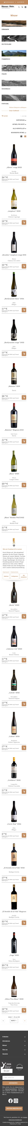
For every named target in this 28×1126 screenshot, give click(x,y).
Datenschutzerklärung (11, 1089)
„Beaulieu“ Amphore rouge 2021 (14, 255)
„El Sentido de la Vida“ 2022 (14, 868)
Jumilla (14, 915)
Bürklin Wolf (14, 523)
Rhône (14, 259)
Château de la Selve (14, 261)
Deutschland (6, 44)
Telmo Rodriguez (14, 961)
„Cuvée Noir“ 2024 (14, 824)
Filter (5, 116)
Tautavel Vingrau (14, 611)
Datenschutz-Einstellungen (15, 1119)
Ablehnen (6, 576)
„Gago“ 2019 (14, 955)
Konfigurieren (14, 576)
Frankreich (6, 59)
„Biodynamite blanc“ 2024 (14, 299)
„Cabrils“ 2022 (14, 693)
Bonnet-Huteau (14, 654)
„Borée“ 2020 (14, 605)
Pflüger (14, 304)
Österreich (6, 89)
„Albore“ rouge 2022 (14, 167)
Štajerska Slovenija (14, 1003)
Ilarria (14, 390)
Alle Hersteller (19, 128)
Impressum (6, 572)
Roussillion (14, 609)
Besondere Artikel (18, 132)
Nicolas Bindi (14, 173)
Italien (4, 74)
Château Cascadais (14, 786)
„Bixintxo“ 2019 (14, 386)
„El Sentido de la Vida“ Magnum (14, 911)
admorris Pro (11, 1122)
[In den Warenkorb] (24, 178)
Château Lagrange (14, 217)
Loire (14, 653)
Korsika (14, 171)
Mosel (14, 478)
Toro (14, 959)
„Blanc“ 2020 (14, 474)
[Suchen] (18, 7)
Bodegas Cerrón (14, 872)
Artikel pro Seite (18, 124)
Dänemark (5, 29)
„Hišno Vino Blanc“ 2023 (14, 999)
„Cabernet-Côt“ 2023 (14, 649)
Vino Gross (14, 1005)
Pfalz (14, 302)
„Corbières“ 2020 (14, 780)
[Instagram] (16, 1102)
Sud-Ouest (14, 434)
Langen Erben (14, 479)
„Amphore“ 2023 (14, 211)
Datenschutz (14, 572)
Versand (25, 1117)
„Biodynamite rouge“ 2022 (14, 342)
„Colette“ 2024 (14, 736)
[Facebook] (10, 1102)
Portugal (5, 103)
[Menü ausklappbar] (25, 7)
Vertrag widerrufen (14, 1108)
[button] (21, 136)
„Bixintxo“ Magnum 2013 (14, 430)
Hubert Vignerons (14, 742)
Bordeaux (14, 215)
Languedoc (14, 784)
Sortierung (20, 120)
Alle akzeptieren (24, 576)
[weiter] (24, 1020)
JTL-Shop (18, 1124)
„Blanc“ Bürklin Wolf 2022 (14, 517)
